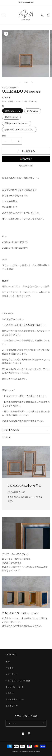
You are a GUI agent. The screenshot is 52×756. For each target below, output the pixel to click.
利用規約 (10, 693)
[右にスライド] (32, 82)
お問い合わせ (12, 674)
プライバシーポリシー (16, 687)
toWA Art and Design (22, 751)
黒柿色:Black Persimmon (16, 123)
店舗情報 (10, 668)
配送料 (10, 101)
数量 (4, 136)
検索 (8, 662)
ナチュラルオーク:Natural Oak (19, 129)
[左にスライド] (20, 82)
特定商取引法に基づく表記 (18, 680)
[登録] (43, 723)
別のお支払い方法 (26, 166)
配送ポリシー (12, 705)
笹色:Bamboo (11, 117)
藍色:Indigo (32, 111)
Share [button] (7, 437)
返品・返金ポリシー (15, 699)
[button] (3, 15)
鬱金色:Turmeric (12, 111)
